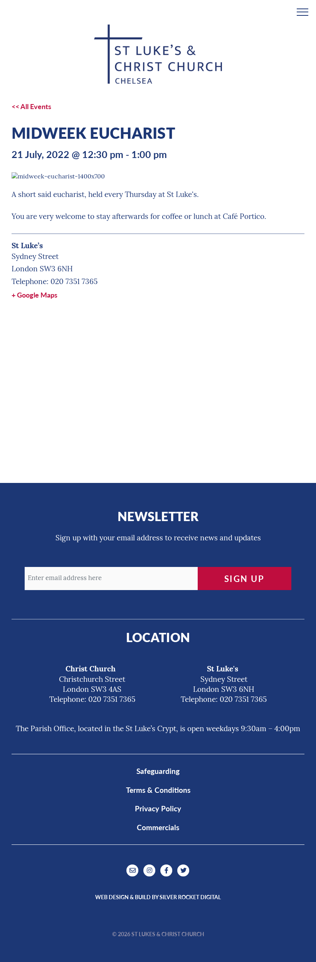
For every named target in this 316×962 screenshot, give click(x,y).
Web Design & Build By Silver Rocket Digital (158, 897)
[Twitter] (183, 870)
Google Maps (37, 294)
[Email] (133, 870)
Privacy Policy (158, 808)
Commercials (158, 827)
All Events (35, 106)
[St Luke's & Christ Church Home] (158, 54)
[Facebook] (167, 870)
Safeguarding (158, 771)
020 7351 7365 (73, 282)
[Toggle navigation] (302, 11)
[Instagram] (150, 870)
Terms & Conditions (158, 790)
